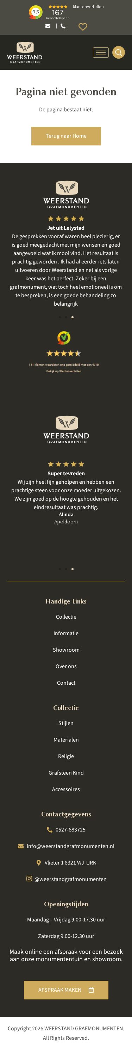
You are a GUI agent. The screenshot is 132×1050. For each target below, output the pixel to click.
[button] (60, 317)
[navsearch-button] (118, 52)
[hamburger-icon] (101, 52)
